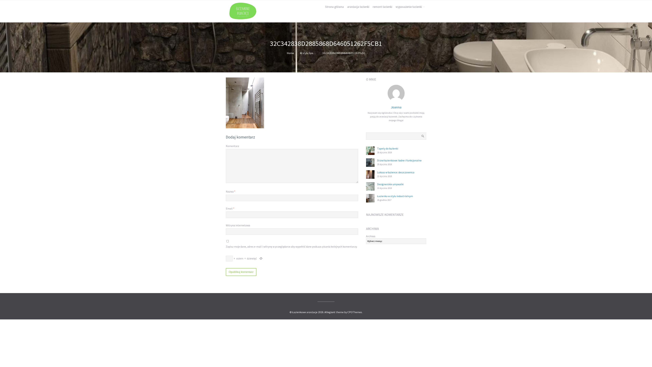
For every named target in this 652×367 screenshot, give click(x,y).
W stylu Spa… (308, 53)
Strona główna (334, 7)
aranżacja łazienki (358, 7)
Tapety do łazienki (387, 148)
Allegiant (329, 312)
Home (290, 53)
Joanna (396, 107)
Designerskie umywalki (390, 184)
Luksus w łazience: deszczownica (395, 172)
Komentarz (232, 146)
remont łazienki (382, 7)
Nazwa (230, 191)
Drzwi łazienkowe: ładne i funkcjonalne (399, 160)
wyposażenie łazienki (409, 7)
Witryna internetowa (238, 225)
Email (230, 208)
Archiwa (370, 236)
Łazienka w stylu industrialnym (395, 196)
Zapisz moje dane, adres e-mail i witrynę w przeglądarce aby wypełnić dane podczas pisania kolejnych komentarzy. (291, 246)
